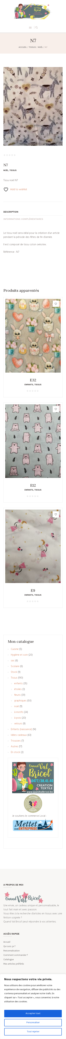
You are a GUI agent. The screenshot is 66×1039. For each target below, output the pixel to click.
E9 (33, 590)
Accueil (23, 47)
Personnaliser (33, 1023)
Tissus (32, 47)
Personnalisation (11, 950)
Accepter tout (33, 1013)
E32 (33, 380)
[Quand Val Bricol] (33, 11)
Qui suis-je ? (9, 946)
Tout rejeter (33, 1032)
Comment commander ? (15, 955)
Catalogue (8, 959)
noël (40, 47)
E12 (33, 485)
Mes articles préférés (13, 964)
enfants (29, 384)
